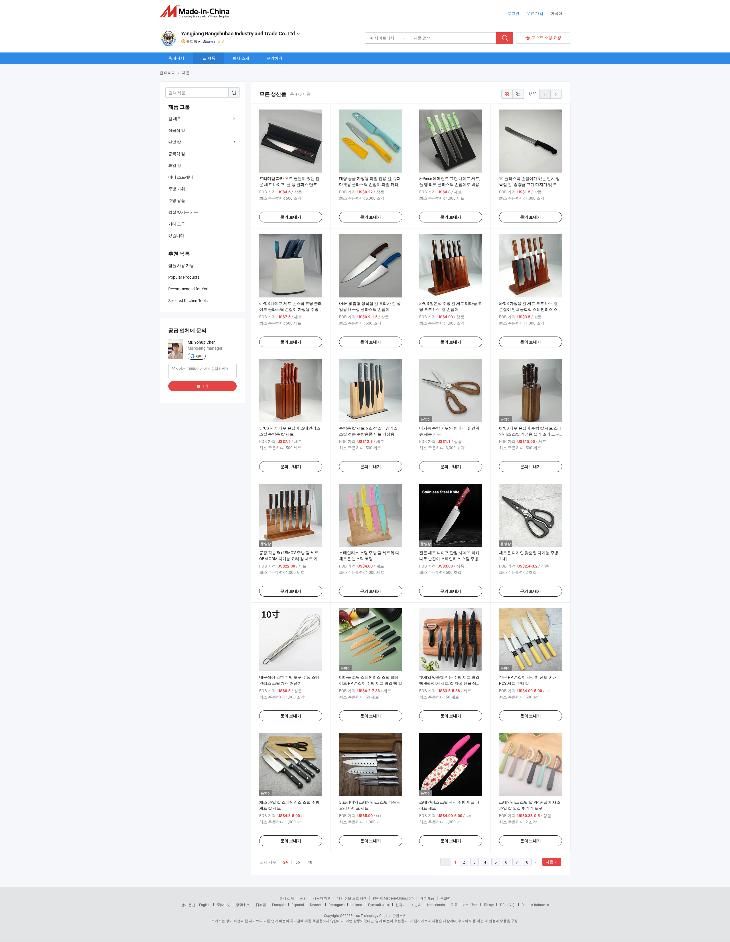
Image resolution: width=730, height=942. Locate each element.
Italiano (356, 904)
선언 (303, 898)
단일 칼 (174, 142)
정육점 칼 (176, 130)
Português (336, 904)
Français (278, 904)
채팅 (199, 356)
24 (285, 862)
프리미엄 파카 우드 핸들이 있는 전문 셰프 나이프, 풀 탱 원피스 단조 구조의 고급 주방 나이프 (290, 184)
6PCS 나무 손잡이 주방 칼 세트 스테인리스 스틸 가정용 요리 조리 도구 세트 (530, 434)
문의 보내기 (290, 217)
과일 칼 (174, 165)
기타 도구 (176, 223)
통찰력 (445, 898)
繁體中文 (243, 904)
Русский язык (379, 904)
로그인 (513, 13)
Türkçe (489, 904)
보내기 (202, 386)
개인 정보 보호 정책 (352, 898)
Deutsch (316, 904)
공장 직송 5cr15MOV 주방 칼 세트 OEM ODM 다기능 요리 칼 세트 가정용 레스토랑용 (290, 558)
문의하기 (274, 58)
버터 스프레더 (180, 177)
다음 (549, 861)
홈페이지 (176, 58)
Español (297, 904)
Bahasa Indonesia (535, 904)
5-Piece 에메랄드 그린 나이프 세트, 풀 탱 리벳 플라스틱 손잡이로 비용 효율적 (449, 184)
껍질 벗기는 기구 (183, 212)
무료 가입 (534, 13)
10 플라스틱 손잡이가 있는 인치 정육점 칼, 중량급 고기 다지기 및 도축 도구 (530, 184)
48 (310, 862)
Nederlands (436, 904)
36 (297, 862)
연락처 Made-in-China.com (393, 898)
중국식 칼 (176, 153)
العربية (416, 904)
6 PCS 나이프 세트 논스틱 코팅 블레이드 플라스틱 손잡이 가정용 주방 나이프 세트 (290, 309)
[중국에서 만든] (196, 11)
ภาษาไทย (470, 904)
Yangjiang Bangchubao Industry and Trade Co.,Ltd (238, 34)
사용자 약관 (322, 898)
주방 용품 (176, 200)
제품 (211, 58)
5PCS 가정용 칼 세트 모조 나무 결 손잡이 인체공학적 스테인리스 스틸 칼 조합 (530, 309)
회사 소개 (240, 58)
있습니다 (176, 235)
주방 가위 (176, 188)
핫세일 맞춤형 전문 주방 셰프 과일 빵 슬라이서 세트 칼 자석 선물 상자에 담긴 (449, 683)
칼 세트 (174, 118)
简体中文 (223, 904)
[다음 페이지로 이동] (556, 94)
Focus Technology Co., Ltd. (371, 915)
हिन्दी (454, 904)
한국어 (401, 904)
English (204, 904)
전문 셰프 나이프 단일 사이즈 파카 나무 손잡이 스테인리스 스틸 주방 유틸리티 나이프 (449, 558)
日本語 (261, 904)
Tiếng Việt (508, 904)
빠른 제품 (427, 898)
